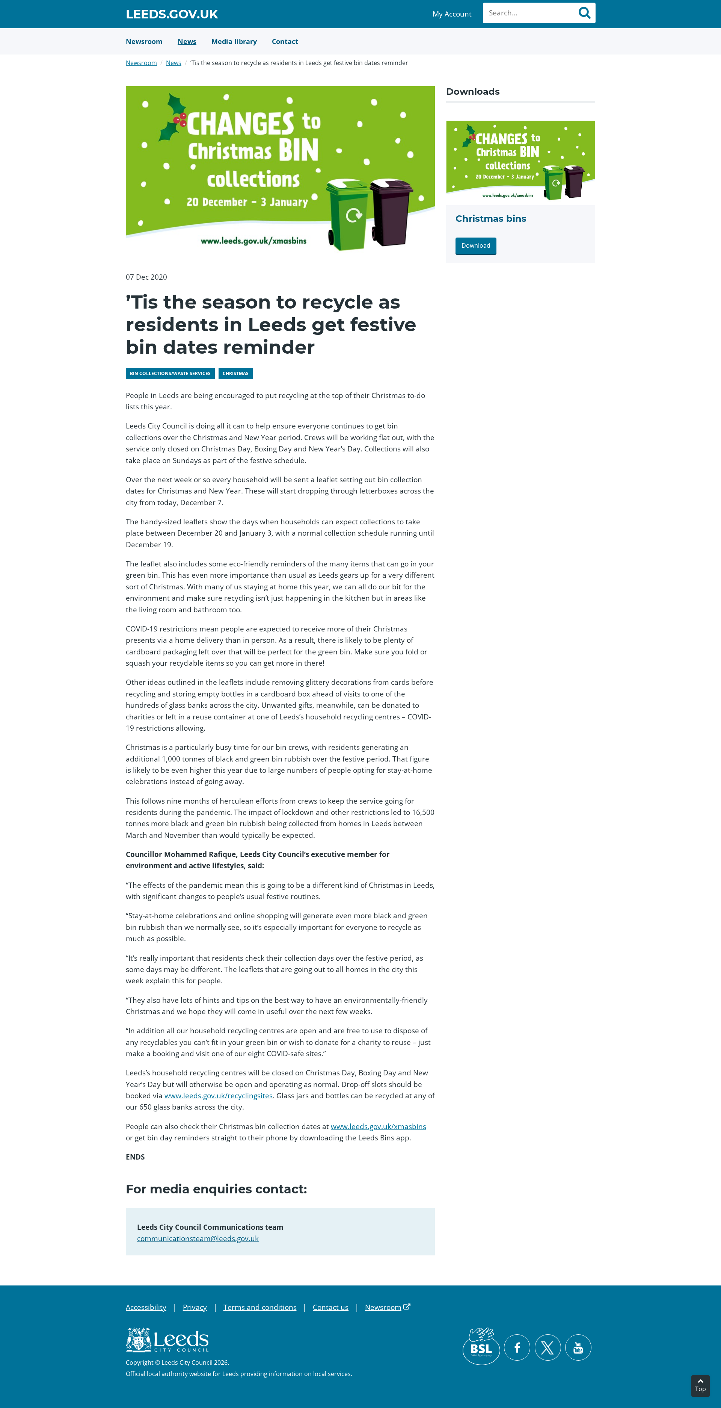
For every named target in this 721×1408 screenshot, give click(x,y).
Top (700, 1389)
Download (476, 245)
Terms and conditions (260, 1307)
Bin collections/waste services (170, 373)
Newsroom (141, 63)
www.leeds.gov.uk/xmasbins (378, 1126)
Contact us (330, 1307)
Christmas (236, 373)
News (173, 63)
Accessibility (146, 1307)
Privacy (195, 1307)
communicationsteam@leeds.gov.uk (198, 1238)
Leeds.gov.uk (172, 15)
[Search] (584, 13)
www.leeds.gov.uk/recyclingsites (218, 1096)
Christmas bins (491, 218)
